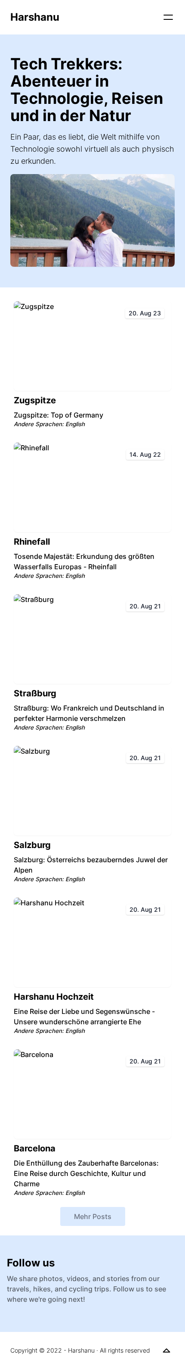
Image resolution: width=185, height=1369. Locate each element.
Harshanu (34, 17)
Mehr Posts (92, 1216)
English (75, 424)
